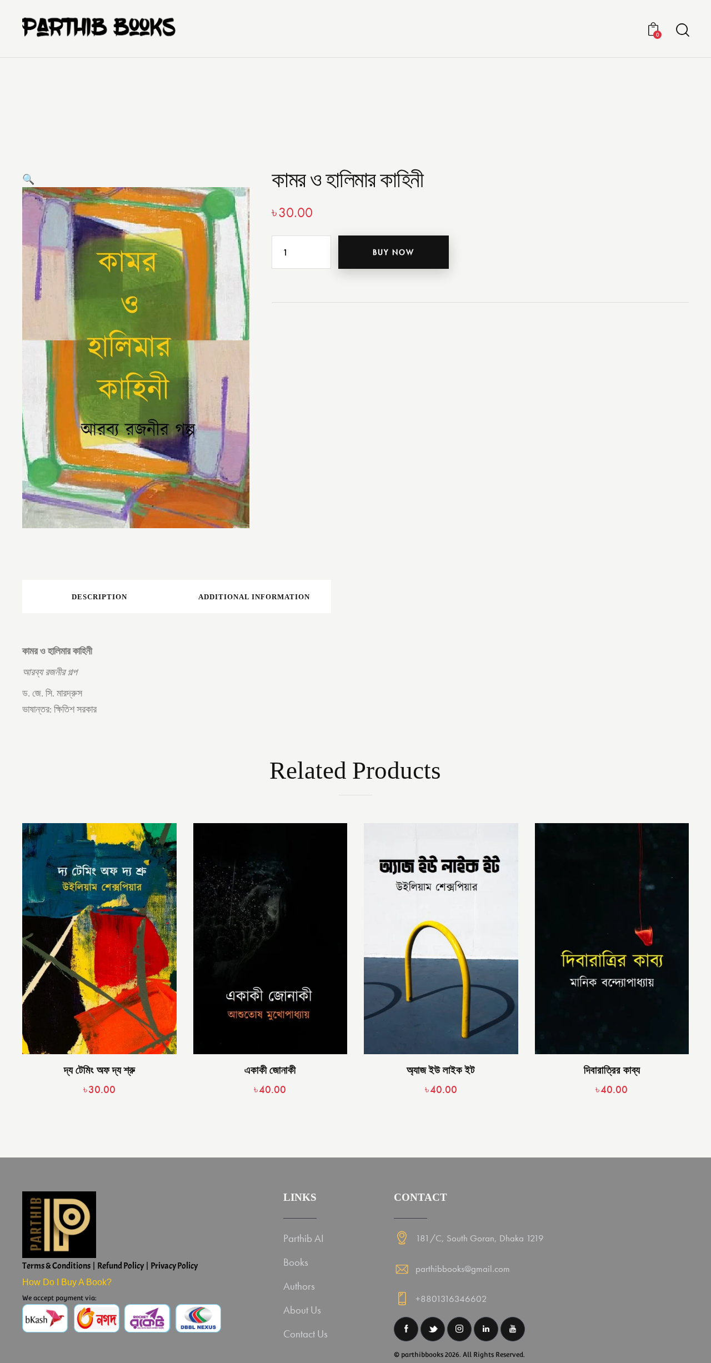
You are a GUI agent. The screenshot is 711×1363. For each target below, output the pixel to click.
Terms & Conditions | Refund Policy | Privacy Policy (110, 1265)
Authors (299, 1286)
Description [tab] (99, 597)
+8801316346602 (451, 1298)
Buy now (393, 252)
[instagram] (459, 1329)
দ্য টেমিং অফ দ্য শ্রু (99, 1070)
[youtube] (512, 1329)
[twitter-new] (432, 1329)
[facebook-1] (406, 1329)
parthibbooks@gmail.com (462, 1268)
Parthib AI (303, 1238)
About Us (302, 1310)
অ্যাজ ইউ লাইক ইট (441, 1070)
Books (295, 1262)
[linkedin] (486, 1329)
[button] (28, 179)
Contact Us (305, 1334)
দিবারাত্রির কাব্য (612, 1070)
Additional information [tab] (254, 597)
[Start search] (682, 30)
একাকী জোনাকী (270, 1070)
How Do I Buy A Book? (67, 1282)
